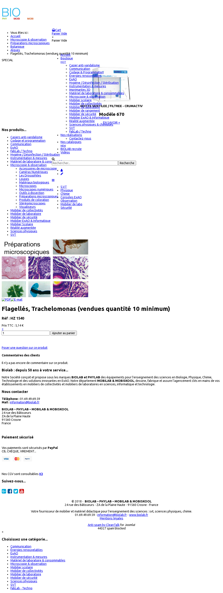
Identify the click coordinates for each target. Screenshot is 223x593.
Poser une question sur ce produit (24, 347)
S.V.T (64, 187)
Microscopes (28, 186)
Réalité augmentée (23, 227)
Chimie (65, 193)
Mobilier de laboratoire (25, 214)
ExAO (14, 147)
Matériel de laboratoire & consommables (37, 161)
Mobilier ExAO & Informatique (30, 220)
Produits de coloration (34, 200)
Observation (69, 200)
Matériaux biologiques (34, 182)
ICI (41, 474)
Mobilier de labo (71, 204)
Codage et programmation (28, 140)
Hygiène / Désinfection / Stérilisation (35, 154)
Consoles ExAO (71, 197)
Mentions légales (111, 518)
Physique (67, 190)
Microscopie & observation (28, 165)
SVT (13, 234)
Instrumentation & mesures (28, 158)
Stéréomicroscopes (32, 203)
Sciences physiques (23, 231)
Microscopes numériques (36, 189)
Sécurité (66, 207)
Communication (20, 144)
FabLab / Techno (21, 151)
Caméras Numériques (33, 172)
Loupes (24, 179)
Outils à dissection (31, 193)
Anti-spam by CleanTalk (104, 525)
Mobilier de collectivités (26, 210)
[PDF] (6, 299)
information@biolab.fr (24, 402)
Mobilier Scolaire (21, 224)
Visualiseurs (27, 207)
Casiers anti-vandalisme (26, 137)
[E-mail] (16, 299)
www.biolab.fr (138, 515)
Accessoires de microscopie (38, 168)
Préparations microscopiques (38, 196)
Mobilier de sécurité (23, 217)
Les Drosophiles (30, 175)
